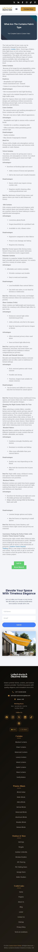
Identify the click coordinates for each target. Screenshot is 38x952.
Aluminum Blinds (21, 817)
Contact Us (21, 917)
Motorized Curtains (21, 752)
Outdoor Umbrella (21, 852)
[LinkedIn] (25, 717)
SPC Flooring (21, 862)
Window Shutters (21, 857)
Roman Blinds (21, 827)
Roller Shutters (21, 877)
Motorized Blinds (21, 812)
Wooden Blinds (21, 822)
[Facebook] (6, 717)
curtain (13, 49)
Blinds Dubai (21, 792)
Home (21, 892)
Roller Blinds (21, 797)
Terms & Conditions (21, 932)
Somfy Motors (21, 777)
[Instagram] (13, 717)
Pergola (21, 847)
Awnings (21, 842)
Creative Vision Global (15, 945)
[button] (16, 9)
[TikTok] (31, 717)
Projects (21, 897)
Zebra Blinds (21, 802)
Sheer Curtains (21, 747)
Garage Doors (21, 872)
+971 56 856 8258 (20, 692)
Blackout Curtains (21, 742)
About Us (21, 902)
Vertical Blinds (21, 807)
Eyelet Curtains (21, 767)
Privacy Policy (21, 927)
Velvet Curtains (21, 762)
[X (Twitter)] (19, 717)
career (21, 912)
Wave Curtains (21, 772)
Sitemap (21, 922)
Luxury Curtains (21, 757)
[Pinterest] (19, 723)
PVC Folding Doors (21, 867)
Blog (21, 907)
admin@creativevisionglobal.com (20, 695)
